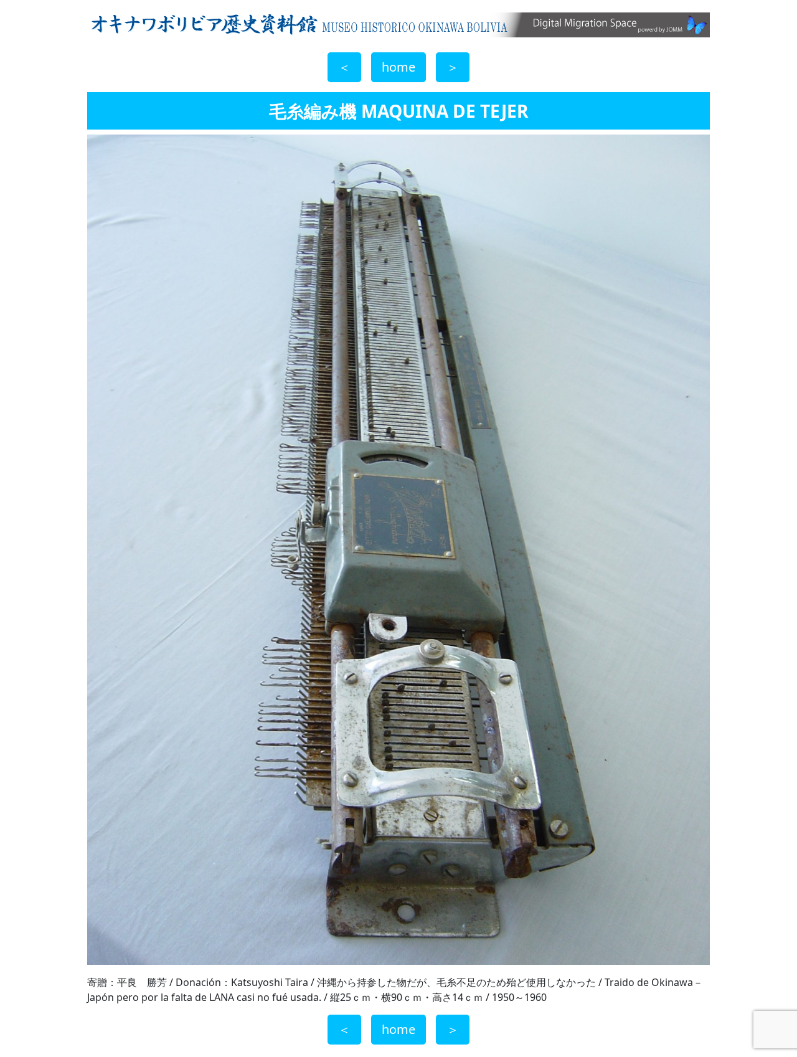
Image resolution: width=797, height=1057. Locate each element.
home (398, 67)
